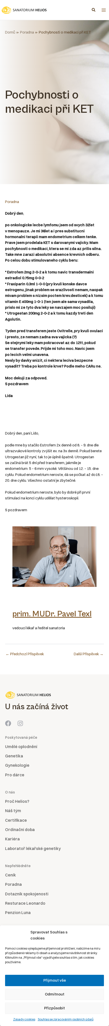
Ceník (10, 874)
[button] (94, 10)
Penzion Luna (18, 912)
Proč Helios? (17, 801)
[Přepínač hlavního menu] (103, 10)
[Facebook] (8, 723)
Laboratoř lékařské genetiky (33, 848)
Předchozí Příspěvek (25, 654)
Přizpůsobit (54, 1008)
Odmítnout (54, 994)
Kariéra (12, 838)
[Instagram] (20, 723)
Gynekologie (17, 765)
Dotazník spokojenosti (26, 893)
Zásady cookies (24, 1019)
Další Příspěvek (88, 654)
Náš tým (13, 810)
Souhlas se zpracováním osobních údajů (66, 1019)
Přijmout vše (54, 980)
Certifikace (16, 820)
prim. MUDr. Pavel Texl (52, 614)
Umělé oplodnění (21, 746)
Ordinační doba (20, 829)
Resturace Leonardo (25, 903)
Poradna (12, 202)
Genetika (14, 755)
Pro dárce (14, 774)
